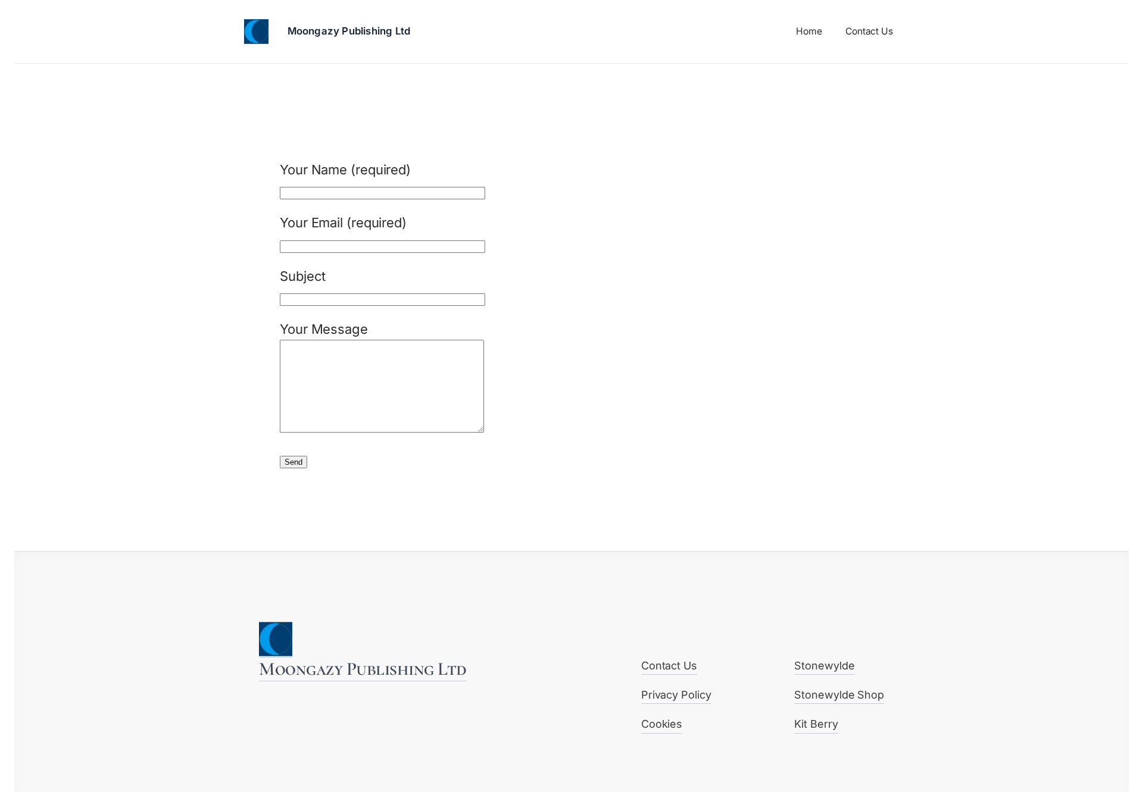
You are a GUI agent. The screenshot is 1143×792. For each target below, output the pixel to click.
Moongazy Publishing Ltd (349, 31)
